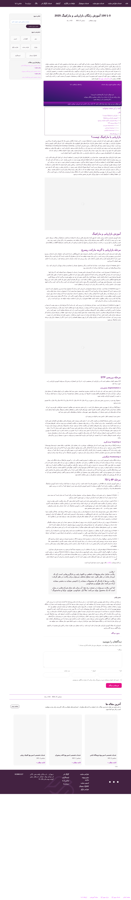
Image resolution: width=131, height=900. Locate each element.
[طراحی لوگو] (15, 46)
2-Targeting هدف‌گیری (110, 128)
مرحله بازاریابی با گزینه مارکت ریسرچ (107, 120)
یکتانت (109, 562)
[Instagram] (114, 782)
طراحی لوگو (15, 47)
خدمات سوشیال (84, 3)
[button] (120, 697)
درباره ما (28, 3)
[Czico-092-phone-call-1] (110, 782)
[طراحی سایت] (25, 46)
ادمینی (15, 39)
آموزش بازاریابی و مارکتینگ (110, 118)
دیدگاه (119, 650)
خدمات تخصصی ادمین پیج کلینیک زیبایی (31, 77)
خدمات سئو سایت (98, 3)
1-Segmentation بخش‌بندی (109, 125)
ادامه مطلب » (111, 762)
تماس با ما (18, 3)
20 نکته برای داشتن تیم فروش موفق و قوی (81, 104)
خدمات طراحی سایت (115, 3)
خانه (126, 3)
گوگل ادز (25, 39)
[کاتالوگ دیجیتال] (33, 54)
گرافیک (58, 3)
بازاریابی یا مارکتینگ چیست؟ (110, 115)
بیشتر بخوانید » (37, 67)
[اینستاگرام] (18, 54)
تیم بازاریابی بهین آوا (105, 78)
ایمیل (94, 671)
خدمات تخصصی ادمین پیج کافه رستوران (31, 71)
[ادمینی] (15, 37)
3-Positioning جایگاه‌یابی (109, 130)
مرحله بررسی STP (112, 123)
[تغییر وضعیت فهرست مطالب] (119, 113)
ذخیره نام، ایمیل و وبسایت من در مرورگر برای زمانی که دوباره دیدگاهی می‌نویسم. (95, 680)
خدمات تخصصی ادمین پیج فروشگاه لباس (31, 65)
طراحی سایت (25, 47)
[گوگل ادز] (25, 37)
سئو (36, 39)
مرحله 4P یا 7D (113, 134)
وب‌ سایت (67, 671)
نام (120, 671)
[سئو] (36, 37)
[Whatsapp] (118, 782)
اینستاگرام (17, 55)
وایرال (35, 47)
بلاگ (36, 3)
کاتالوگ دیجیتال (33, 55)
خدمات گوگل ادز (46, 3)
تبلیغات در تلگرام (69, 3)
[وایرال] (36, 46)
